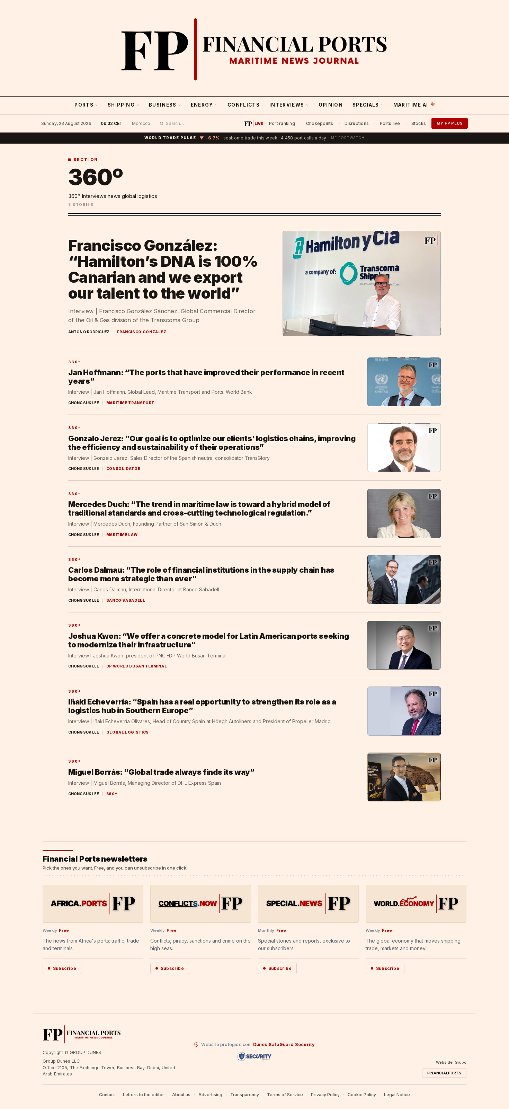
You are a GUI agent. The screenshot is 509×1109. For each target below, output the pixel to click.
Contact (107, 1094)
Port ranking (282, 123)
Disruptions (357, 123)
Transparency (244, 1094)
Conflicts (243, 105)
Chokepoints (319, 123)
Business (163, 105)
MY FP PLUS (450, 123)
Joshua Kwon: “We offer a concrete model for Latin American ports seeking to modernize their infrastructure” (208, 640)
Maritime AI (410, 105)
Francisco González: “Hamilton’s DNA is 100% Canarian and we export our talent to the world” (163, 269)
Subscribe (64, 968)
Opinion (331, 105)
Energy (202, 105)
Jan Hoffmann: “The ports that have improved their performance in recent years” (206, 376)
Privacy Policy (325, 1094)
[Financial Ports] (254, 49)
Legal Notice (397, 1094)
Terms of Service (285, 1094)
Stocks (418, 123)
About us (181, 1094)
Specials (365, 105)
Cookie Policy (362, 1094)
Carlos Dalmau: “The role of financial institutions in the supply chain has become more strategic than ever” (201, 574)
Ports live (390, 123)
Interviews (286, 105)
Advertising (210, 1094)
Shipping (121, 105)
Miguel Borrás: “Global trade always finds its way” (161, 771)
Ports (83, 105)
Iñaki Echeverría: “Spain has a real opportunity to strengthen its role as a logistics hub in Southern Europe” (202, 706)
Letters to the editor (143, 1094)
